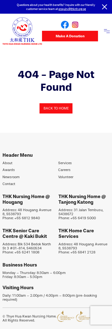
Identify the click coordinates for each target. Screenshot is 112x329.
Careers (64, 170)
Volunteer (65, 177)
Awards (8, 170)
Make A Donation (70, 36)
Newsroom (11, 177)
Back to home (56, 108)
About (7, 163)
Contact (8, 184)
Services (65, 163)
